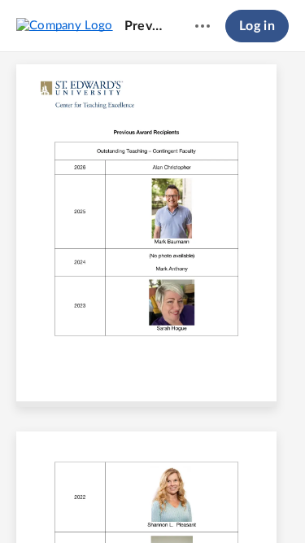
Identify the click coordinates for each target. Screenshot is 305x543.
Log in (257, 26)
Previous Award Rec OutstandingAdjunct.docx (144, 26)
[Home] (64, 25)
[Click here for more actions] (202, 26)
